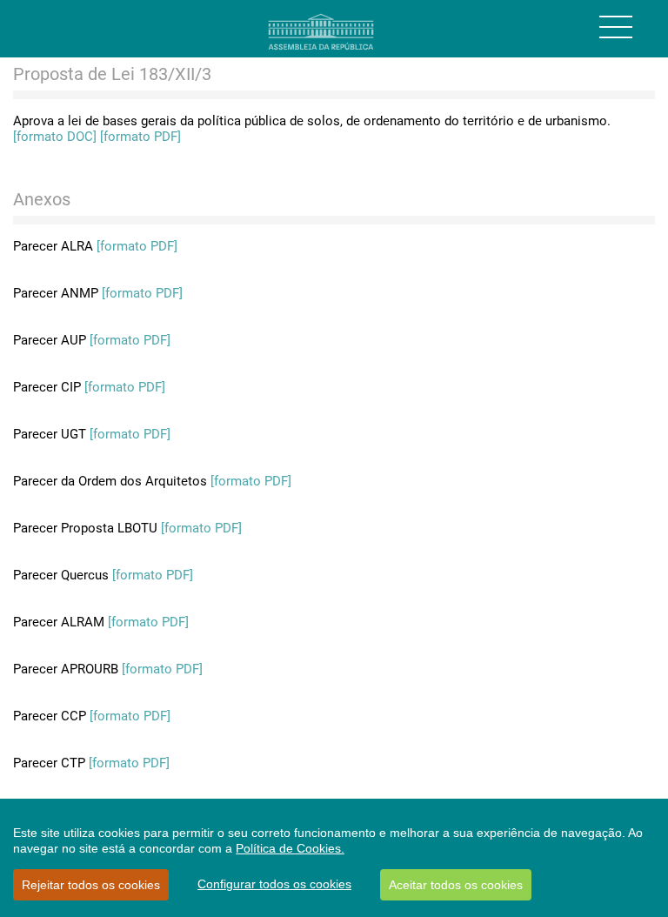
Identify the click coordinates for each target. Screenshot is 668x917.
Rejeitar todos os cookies (91, 885)
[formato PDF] (140, 136)
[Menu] (616, 27)
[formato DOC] (55, 136)
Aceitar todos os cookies (456, 885)
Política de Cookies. (290, 848)
